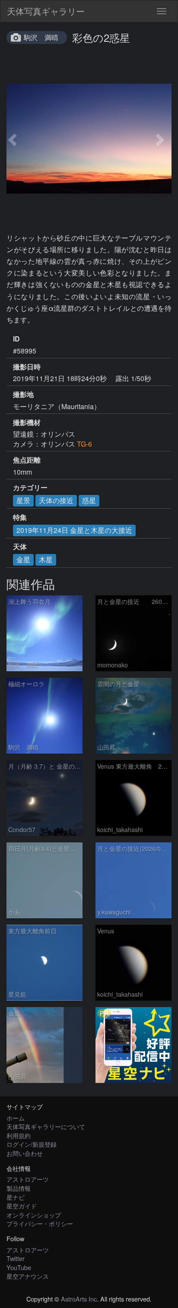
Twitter (15, 1258)
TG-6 (84, 444)
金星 (23, 559)
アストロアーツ (27, 1178)
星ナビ (15, 1197)
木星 (46, 559)
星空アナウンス (27, 1275)
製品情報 (18, 1187)
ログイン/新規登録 (31, 1143)
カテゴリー (30, 487)
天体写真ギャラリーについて (45, 1126)
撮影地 (23, 394)
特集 (20, 517)
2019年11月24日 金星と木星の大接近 (74, 530)
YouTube (18, 1267)
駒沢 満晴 (41, 37)
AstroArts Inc (79, 1298)
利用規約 (18, 1135)
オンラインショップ (33, 1214)
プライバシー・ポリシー (39, 1223)
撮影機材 (27, 422)
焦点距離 (27, 460)
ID (16, 339)
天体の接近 (56, 500)
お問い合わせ (24, 1153)
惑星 (89, 500)
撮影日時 (27, 367)
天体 (20, 546)
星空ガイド (21, 1205)
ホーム (15, 1117)
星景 (23, 500)
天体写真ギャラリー (46, 11)
